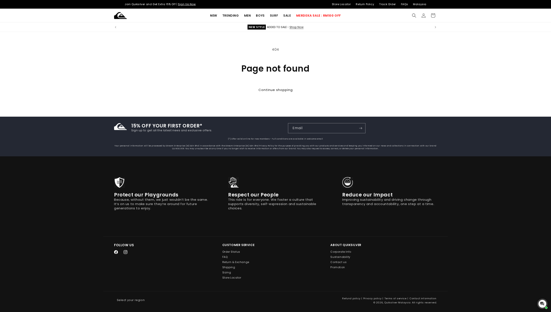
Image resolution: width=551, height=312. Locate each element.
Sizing (226, 272)
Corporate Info (340, 252)
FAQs (404, 4)
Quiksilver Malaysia (397, 302)
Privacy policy (372, 298)
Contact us (338, 262)
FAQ (225, 257)
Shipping (228, 267)
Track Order (387, 4)
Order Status (231, 252)
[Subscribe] (360, 128)
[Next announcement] (435, 27)
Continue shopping (275, 90)
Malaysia (419, 4)
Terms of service (395, 298)
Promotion (337, 267)
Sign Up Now (187, 4)
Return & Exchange (235, 262)
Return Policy (365, 4)
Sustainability (340, 257)
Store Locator (341, 4)
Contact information (422, 298)
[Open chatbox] (542, 304)
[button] (230, 15)
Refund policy (351, 298)
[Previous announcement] (115, 27)
